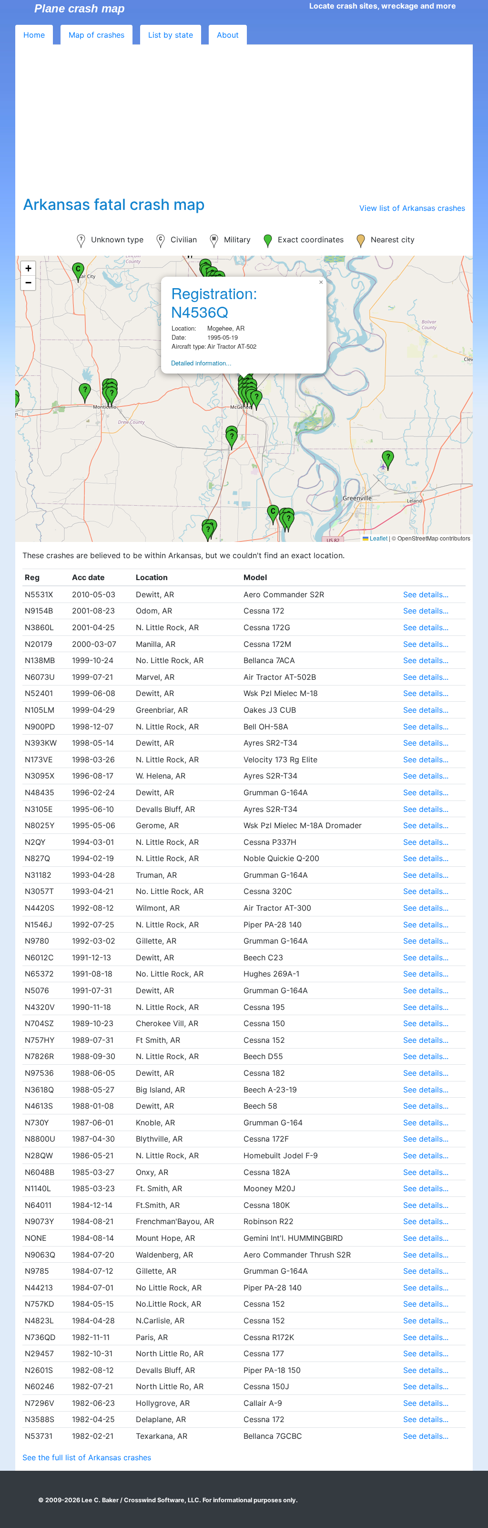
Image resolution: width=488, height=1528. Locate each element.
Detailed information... (201, 362)
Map (96, 35)
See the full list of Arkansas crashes (86, 1457)
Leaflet (377, 538)
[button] (273, 513)
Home (34, 35)
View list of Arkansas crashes (412, 208)
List (170, 35)
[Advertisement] (244, 124)
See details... (425, 594)
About (228, 35)
